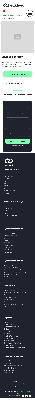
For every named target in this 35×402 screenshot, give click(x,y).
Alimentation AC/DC (9, 370)
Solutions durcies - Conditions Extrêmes (15, 272)
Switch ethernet (8, 193)
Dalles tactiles (8, 208)
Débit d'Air (7, 334)
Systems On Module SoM (11, 236)
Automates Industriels (10, 265)
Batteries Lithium (9, 361)
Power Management (10, 295)
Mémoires (7, 243)
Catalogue (4, 16)
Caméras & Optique (9, 247)
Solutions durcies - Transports (12, 270)
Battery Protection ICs (10, 297)
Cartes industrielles (9, 233)
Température (7, 331)
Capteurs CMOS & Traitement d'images (15, 348)
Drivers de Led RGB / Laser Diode (13, 304)
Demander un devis (17, 74)
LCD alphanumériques (10, 215)
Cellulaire (6, 174)
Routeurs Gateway (9, 191)
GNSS (5, 181)
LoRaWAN (7, 179)
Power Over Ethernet (10, 368)
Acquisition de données (11, 267)
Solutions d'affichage (16, 16)
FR (7, 11)
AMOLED (3, 18)
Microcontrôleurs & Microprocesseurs (15, 292)
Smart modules (8, 177)
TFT (5, 206)
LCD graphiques (8, 218)
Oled (5, 211)
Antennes (6, 188)
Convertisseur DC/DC (10, 373)
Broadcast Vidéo (9, 299)
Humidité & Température (11, 336)
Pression (6, 322)
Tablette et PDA (8, 245)
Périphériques (8, 252)
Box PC (6, 238)
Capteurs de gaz (9, 345)
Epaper (6, 213)
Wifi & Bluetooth (8, 186)
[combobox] (5, 11)
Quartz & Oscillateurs (10, 290)
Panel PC (6, 240)
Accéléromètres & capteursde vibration (11, 328)
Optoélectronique (9, 302)
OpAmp (6, 306)
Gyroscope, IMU (8, 338)
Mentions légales (16, 384)
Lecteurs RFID (8, 250)
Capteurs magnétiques (10, 324)
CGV (23, 384)
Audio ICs (6, 309)
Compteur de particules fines (12, 343)
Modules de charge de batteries (13, 366)
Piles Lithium (7, 363)
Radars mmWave (9, 341)
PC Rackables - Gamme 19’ (11, 274)
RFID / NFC (7, 184)
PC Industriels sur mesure (11, 277)
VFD (5, 220)
